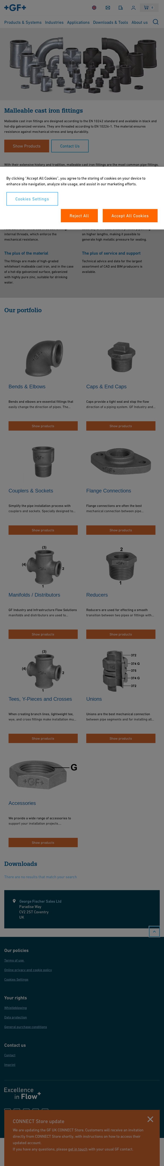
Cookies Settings (32, 199)
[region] (82, 198)
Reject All (79, 215)
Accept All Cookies (130, 215)
